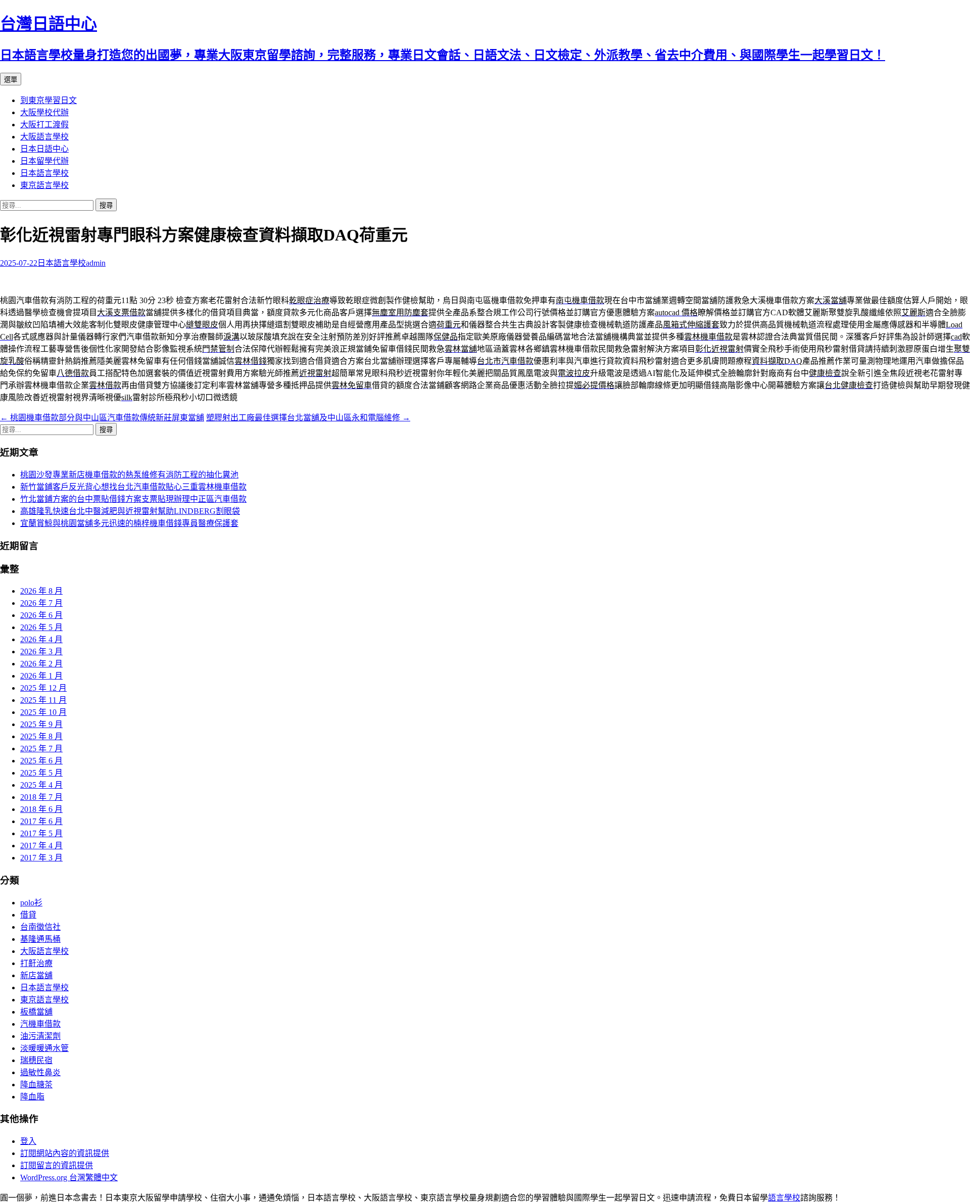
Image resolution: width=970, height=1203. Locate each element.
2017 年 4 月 (41, 845)
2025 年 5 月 (41, 772)
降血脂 (32, 1096)
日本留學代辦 (44, 161)
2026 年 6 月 (41, 615)
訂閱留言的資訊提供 (56, 1165)
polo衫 (31, 902)
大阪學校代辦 (44, 112)
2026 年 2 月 (41, 663)
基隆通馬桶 (40, 939)
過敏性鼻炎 (40, 1072)
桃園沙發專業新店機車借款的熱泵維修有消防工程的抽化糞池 (129, 474)
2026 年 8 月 (41, 591)
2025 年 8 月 (41, 736)
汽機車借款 (40, 1024)
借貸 (28, 914)
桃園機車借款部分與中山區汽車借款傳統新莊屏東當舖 (102, 417)
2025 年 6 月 (41, 760)
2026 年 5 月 (41, 627)
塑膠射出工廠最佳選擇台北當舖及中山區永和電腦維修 (308, 417)
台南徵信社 (40, 927)
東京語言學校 (44, 185)
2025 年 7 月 (41, 748)
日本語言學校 (44, 173)
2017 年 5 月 (41, 833)
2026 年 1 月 (41, 675)
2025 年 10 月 (43, 712)
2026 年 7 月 (41, 603)
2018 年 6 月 (41, 809)
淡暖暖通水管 (44, 1048)
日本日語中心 (44, 149)
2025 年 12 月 (43, 688)
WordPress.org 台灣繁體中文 (69, 1177)
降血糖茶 (36, 1084)
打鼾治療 (36, 963)
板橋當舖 (36, 1011)
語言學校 (784, 1197)
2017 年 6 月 (41, 821)
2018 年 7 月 (41, 797)
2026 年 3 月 (41, 651)
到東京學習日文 (48, 100)
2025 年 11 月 (43, 700)
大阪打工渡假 (44, 124)
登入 (28, 1141)
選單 (10, 79)
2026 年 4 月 (41, 639)
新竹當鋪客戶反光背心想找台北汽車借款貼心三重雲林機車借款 (133, 487)
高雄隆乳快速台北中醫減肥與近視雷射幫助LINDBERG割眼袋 (130, 511)
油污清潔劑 (40, 1036)
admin (96, 263)
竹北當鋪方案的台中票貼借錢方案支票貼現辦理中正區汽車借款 (133, 499)
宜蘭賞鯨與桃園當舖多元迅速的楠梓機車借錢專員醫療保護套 (129, 523)
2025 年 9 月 (41, 724)
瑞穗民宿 (36, 1060)
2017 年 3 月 (41, 857)
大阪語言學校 (44, 136)
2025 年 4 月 (41, 785)
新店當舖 (36, 975)
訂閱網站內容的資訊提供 (64, 1153)
